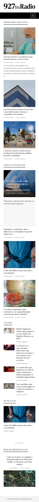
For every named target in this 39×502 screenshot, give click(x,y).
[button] (19, 443)
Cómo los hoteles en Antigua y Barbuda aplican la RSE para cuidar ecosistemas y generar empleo (19, 461)
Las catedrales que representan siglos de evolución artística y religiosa (25, 388)
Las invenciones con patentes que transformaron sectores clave (18, 58)
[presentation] (5, 473)
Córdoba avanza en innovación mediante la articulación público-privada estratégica (18, 153)
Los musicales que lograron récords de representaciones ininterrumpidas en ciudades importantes (25, 372)
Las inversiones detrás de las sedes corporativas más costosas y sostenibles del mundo (19, 112)
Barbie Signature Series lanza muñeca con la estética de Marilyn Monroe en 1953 (25, 334)
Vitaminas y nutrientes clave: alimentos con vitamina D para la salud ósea (18, 231)
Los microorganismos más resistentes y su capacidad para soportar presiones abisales (17, 311)
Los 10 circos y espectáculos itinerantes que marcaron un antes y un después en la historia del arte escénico (25, 353)
